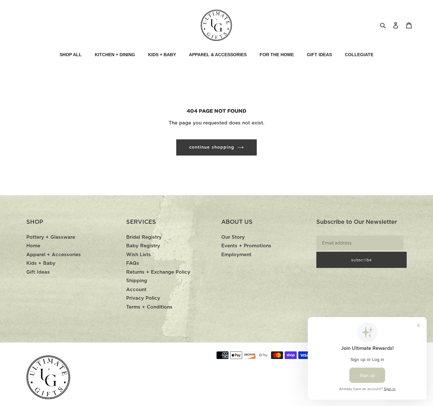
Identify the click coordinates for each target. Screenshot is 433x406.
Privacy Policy (143, 298)
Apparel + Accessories (53, 254)
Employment (236, 254)
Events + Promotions (246, 245)
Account (136, 289)
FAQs (132, 263)
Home (33, 245)
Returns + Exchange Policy (158, 272)
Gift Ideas (38, 272)
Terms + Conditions (149, 307)
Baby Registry (143, 245)
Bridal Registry (144, 237)
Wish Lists (138, 254)
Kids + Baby (40, 263)
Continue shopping (211, 147)
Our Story (233, 237)
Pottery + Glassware (50, 237)
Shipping (136, 280)
